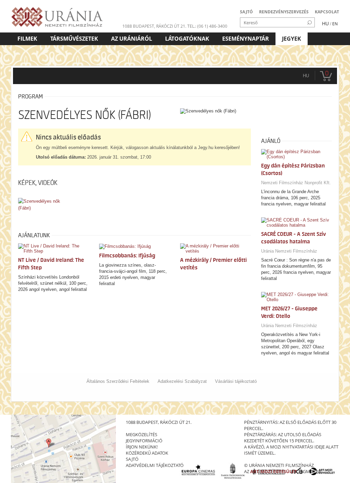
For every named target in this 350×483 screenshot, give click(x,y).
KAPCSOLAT (327, 12)
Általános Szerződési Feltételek (117, 381)
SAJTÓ (246, 12)
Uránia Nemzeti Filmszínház (289, 251)
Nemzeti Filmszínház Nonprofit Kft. (296, 182)
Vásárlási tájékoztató (236, 381)
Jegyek (291, 38)
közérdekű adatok (147, 453)
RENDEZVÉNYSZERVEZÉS (284, 12)
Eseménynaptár (245, 38)
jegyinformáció (144, 441)
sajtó (132, 459)
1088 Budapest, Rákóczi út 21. (154, 26)
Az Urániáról (131, 38)
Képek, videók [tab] (37, 183)
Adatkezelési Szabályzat (182, 381)
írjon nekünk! (142, 447)
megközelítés (141, 434)
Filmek (27, 38)
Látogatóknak (187, 38)
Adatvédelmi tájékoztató (155, 465)
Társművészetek (74, 38)
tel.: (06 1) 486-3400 (207, 26)
